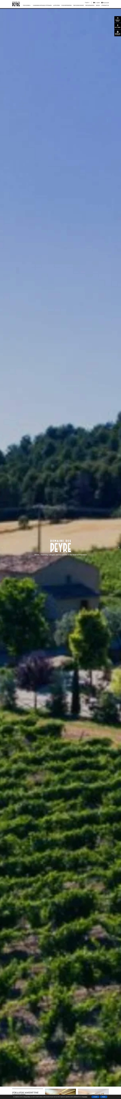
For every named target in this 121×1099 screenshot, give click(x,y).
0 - (97, 2)
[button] (118, 547)
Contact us (105, 5)
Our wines (26, 5)
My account (106, 2)
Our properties (66, 5)
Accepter (95, 1096)
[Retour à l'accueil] (16, 4)
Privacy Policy (27, 1096)
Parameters (84, 1096)
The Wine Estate (78, 5)
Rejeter (103, 1096)
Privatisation (89, 5)
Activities (56, 5)
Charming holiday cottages (42, 5)
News (98, 5)
